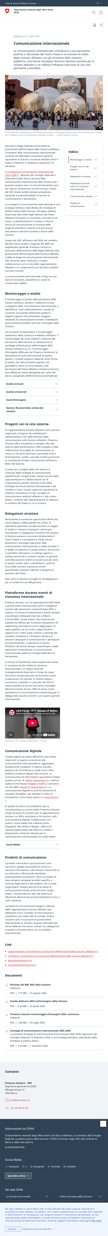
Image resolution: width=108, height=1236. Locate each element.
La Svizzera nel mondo (18, 1196)
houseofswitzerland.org (20, 965)
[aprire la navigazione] (101, 13)
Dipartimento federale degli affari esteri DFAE (34, 11)
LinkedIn (71, 1166)
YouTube (55, 1166)
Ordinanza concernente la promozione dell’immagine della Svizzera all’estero (49, 956)
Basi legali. (97, 1220)
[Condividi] (101, 25)
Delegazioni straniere (80, 176)
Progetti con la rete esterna (79, 168)
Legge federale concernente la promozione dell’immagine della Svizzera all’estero (51, 951)
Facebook (14, 1166)
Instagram (38, 1166)
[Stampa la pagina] (94, 25)
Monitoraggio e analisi (81, 159)
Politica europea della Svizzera (76, 1196)
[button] (103, 1124)
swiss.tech (50, 797)
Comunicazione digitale (81, 196)
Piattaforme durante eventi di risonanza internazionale (79, 186)
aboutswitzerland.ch (19, 960)
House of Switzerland (31, 787)
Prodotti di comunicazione (77, 204)
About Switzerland (36, 780)
